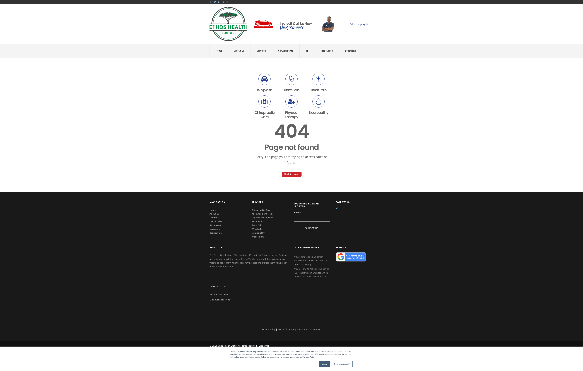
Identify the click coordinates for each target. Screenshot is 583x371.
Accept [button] (324, 364)
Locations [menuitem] (350, 50)
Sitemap (317, 329)
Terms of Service (286, 329)
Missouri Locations (220, 299)
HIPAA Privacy (304, 329)
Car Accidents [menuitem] (285, 50)
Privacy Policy (268, 329)
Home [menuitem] (219, 50)
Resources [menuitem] (327, 50)
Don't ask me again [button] (342, 364)
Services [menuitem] (261, 50)
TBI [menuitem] (307, 50)
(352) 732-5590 (292, 27)
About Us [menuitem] (239, 50)
